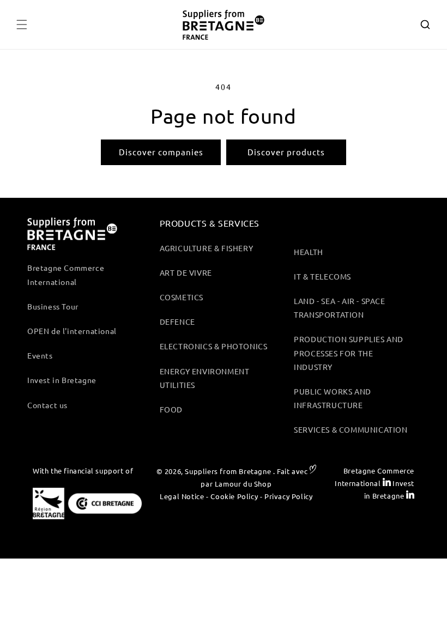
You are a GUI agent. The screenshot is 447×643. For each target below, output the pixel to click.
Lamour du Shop (243, 483)
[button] (22, 25)
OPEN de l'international (72, 331)
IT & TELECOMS (322, 276)
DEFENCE (177, 321)
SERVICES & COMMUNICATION (350, 429)
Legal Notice (182, 496)
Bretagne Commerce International (65, 274)
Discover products (286, 152)
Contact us (47, 405)
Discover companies (161, 152)
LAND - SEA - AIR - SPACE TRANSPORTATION (339, 307)
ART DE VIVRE (186, 272)
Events (40, 355)
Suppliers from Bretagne (228, 471)
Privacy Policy (288, 496)
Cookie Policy (234, 496)
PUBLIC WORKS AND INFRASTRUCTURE (332, 398)
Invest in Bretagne (61, 380)
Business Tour (52, 306)
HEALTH (308, 252)
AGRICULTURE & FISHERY (206, 248)
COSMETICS (181, 297)
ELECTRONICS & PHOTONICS (214, 346)
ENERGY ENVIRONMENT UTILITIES (205, 378)
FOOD (171, 409)
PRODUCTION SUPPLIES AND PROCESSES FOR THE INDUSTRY (348, 352)
